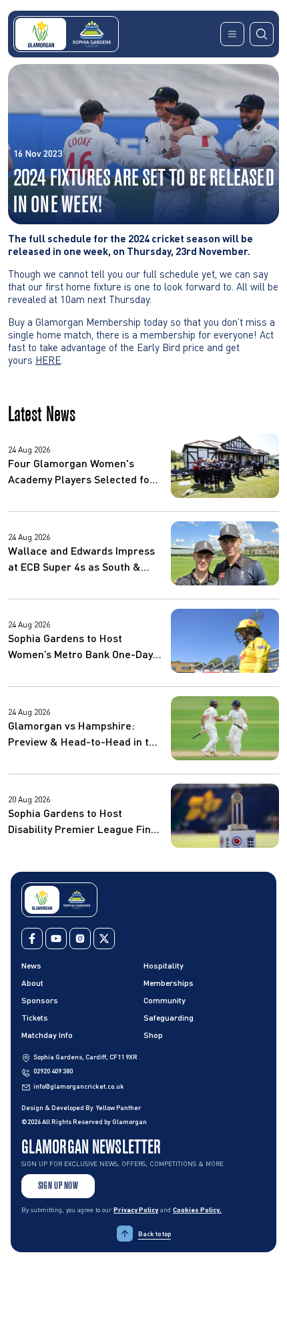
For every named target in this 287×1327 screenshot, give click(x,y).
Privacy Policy (135, 1210)
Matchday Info (47, 1035)
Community (165, 1000)
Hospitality (164, 966)
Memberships (169, 983)
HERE (48, 360)
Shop (153, 1035)
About (32, 983)
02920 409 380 (53, 1071)
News (31, 966)
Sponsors (39, 1000)
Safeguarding (169, 1018)
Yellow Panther (118, 1107)
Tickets (34, 1018)
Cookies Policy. (197, 1210)
